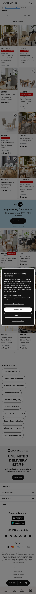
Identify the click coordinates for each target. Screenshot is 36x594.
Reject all (18, 315)
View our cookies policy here (14, 304)
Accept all (18, 309)
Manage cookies (18, 321)
